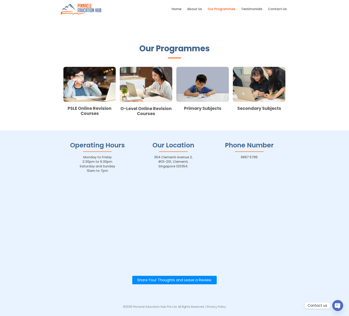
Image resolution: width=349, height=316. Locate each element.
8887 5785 (249, 157)
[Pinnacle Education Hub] (81, 8)
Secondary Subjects (259, 108)
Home (176, 9)
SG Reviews (195, 312)
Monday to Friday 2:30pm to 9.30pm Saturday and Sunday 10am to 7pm (97, 164)
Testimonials (251, 9)
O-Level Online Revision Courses (146, 111)
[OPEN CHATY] (337, 305)
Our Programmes (221, 9)
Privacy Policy (216, 307)
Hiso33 (165, 312)
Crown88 (178, 312)
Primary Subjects (202, 108)
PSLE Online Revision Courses (89, 110)
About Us (194, 9)
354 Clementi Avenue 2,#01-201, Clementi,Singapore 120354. (173, 162)
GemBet (152, 312)
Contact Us (277, 9)
